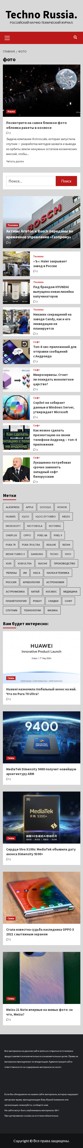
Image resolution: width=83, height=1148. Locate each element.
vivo (68, 554)
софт (68, 600)
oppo (27, 535)
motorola (34, 525)
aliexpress (12, 507)
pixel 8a (42, 535)
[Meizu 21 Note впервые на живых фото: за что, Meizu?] (41, 978)
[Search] (75, 37)
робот (37, 600)
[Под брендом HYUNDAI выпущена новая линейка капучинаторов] (16, 291)
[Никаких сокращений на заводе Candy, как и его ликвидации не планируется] (16, 322)
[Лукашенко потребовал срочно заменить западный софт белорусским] (16, 469)
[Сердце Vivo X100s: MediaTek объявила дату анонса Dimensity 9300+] (41, 818)
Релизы (11, 572)
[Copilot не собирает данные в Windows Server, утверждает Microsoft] (16, 407)
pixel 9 (58, 535)
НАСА (36, 572)
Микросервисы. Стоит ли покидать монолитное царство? (53, 379)
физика (52, 610)
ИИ (25, 572)
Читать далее (15, 161)
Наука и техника (58, 572)
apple (29, 507)
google (45, 507)
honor (62, 507)
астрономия (55, 582)
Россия (11, 582)
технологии (32, 610)
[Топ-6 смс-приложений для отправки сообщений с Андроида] (16, 351)
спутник (11, 610)
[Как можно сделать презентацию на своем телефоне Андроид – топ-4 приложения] (16, 437)
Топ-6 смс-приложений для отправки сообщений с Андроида (54, 351)
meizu (66, 516)
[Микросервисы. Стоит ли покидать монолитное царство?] (16, 379)
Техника (13, 225)
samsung (37, 554)
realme (51, 544)
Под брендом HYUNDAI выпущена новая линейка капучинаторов (53, 291)
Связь (11, 678)
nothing (55, 525)
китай (35, 591)
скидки (53, 600)
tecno (54, 554)
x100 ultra (25, 563)
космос (51, 591)
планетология (16, 600)
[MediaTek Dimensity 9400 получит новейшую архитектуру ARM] (41, 737)
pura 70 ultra (31, 544)
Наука (11, 111)
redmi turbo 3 (15, 554)
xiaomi (42, 563)
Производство (64, 563)
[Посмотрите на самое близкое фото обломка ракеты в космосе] (41, 91)
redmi (66, 544)
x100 (8, 563)
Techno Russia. (41, 14)
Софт (36, 342)
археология (31, 582)
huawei (10, 516)
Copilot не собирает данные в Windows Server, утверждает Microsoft (53, 407)
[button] (7, 37)
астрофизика (15, 591)
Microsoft (13, 525)
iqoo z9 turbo (46, 516)
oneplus (11, 535)
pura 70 (10, 544)
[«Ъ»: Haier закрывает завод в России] (16, 263)
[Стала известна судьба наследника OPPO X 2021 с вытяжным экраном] (41, 898)
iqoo (25, 516)
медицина (70, 591)
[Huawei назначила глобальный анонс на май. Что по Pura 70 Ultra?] (41, 657)
